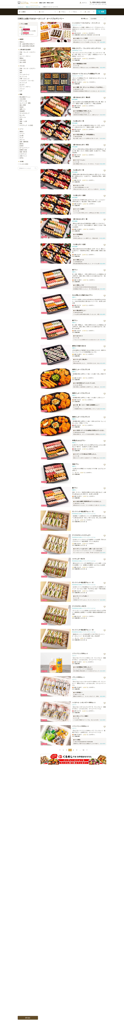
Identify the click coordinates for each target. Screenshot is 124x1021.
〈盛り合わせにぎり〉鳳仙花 (81, 97)
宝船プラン (75, 464)
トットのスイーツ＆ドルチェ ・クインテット (86, 23)
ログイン (84, 2)
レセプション (23, 154)
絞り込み (27, 1017)
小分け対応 (23, 60)
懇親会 (21, 58)
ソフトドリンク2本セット (80, 653)
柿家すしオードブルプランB (81, 369)
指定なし (22, 42)
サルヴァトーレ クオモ (77, 75)
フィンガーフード (24, 74)
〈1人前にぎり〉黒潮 (78, 195)
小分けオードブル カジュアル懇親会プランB (86, 73)
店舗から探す (42, 2)
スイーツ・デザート (25, 56)
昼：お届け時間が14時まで (27, 44)
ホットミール (23, 76)
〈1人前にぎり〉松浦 (78, 244)
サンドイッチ (23, 82)
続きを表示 (102, 42)
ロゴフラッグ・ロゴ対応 (26, 125)
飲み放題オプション (25, 97)
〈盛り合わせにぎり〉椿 (79, 219)
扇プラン (75, 269)
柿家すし (74, 271)
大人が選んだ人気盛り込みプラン (82, 295)
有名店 (21, 107)
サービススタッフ (24, 113)
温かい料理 (23, 62)
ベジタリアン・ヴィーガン (27, 80)
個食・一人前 (23, 121)
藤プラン (75, 488)
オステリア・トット (77, 25)
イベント (22, 133)
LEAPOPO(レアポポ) (77, 50)
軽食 (21, 123)
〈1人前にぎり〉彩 (78, 170)
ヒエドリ (74, 655)
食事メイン (23, 109)
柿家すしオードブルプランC (81, 417)
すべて (23, 27)
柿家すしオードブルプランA (81, 393)
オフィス (22, 139)
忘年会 (21, 158)
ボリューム (23, 117)
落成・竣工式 (23, 151)
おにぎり (22, 84)
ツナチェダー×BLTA (78, 559)
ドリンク (22, 88)
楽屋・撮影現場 (24, 141)
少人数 (21, 135)
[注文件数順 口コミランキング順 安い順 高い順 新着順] (97, 18)
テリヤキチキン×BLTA (79, 606)
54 (83, 750)
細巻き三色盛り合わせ (79, 346)
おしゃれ (22, 115)
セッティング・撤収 (25, 103)
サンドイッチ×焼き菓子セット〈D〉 (83, 630)
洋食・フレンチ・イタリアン (27, 52)
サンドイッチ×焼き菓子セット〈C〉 (83, 511)
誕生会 (21, 143)
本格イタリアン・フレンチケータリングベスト (86, 48)
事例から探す (50, 2)
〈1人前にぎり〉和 (78, 121)
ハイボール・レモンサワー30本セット (84, 702)
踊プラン (75, 320)
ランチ (21, 137)
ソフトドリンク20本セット (80, 726)
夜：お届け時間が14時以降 (27, 46)
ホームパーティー (24, 147)
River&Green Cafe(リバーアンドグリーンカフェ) (83, 513)
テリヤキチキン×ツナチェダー (81, 535)
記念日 (21, 145)
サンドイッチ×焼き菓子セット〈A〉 (83, 582)
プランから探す (34, 2)
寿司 (21, 54)
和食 (21, 70)
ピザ (21, 90)
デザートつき (23, 101)
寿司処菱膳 (74, 99)
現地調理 (22, 111)
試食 (21, 119)
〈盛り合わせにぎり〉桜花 (80, 144)
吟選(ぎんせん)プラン (78, 440)
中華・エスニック (24, 78)
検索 (102, 12)
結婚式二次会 (23, 149)
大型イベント (23, 156)
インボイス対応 (24, 164)
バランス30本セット (78, 677)
